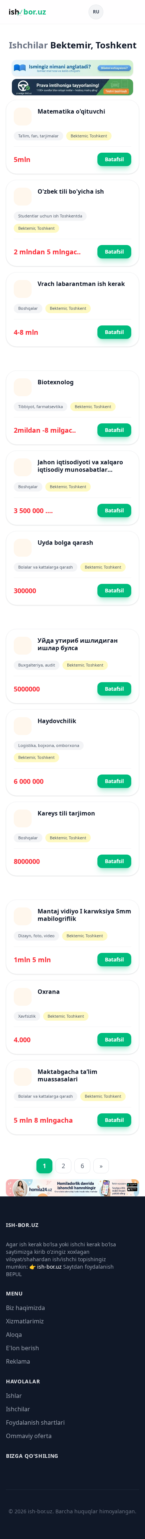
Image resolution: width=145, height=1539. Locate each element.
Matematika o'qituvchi (71, 111)
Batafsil (114, 159)
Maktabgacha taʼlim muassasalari (67, 1075)
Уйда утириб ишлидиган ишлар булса (78, 644)
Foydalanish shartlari (35, 1422)
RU (96, 12)
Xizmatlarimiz (25, 1321)
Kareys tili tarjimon (66, 813)
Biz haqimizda (25, 1308)
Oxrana (49, 992)
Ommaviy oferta (29, 1436)
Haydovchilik (57, 721)
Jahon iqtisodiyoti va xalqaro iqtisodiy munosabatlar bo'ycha (80, 469)
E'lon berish (22, 1348)
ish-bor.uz (49, 1266)
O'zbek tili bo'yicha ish (71, 191)
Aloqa (14, 1334)
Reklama (18, 1361)
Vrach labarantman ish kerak (81, 284)
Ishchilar (18, 1409)
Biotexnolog (56, 382)
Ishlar (14, 1396)
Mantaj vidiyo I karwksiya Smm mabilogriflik (84, 915)
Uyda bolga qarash (65, 542)
